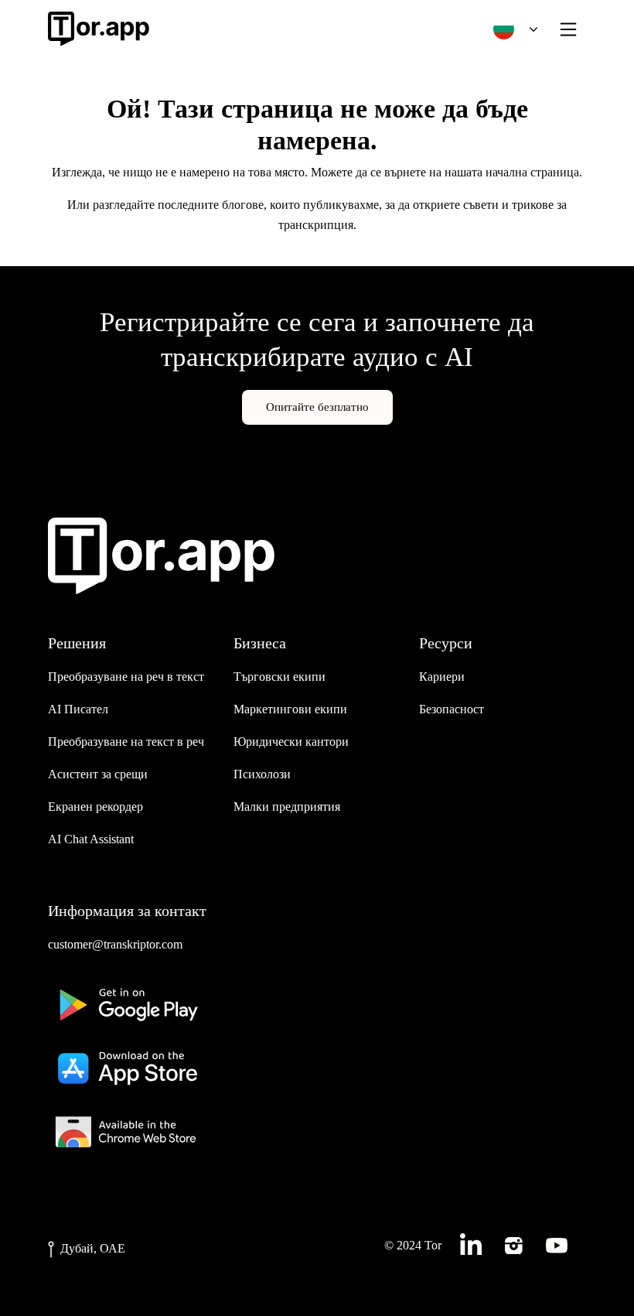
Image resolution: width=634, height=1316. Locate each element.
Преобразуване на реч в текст (126, 676)
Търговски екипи (279, 676)
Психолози (262, 774)
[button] (511, 29)
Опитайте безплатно (317, 407)
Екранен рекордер (95, 806)
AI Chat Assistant (91, 839)
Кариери (442, 676)
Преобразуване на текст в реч (126, 741)
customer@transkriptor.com (115, 944)
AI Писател (78, 709)
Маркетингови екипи (290, 709)
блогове (243, 204)
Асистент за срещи (98, 774)
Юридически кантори (291, 741)
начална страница (532, 172)
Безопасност (451, 709)
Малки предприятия (286, 806)
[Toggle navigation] (568, 29)
